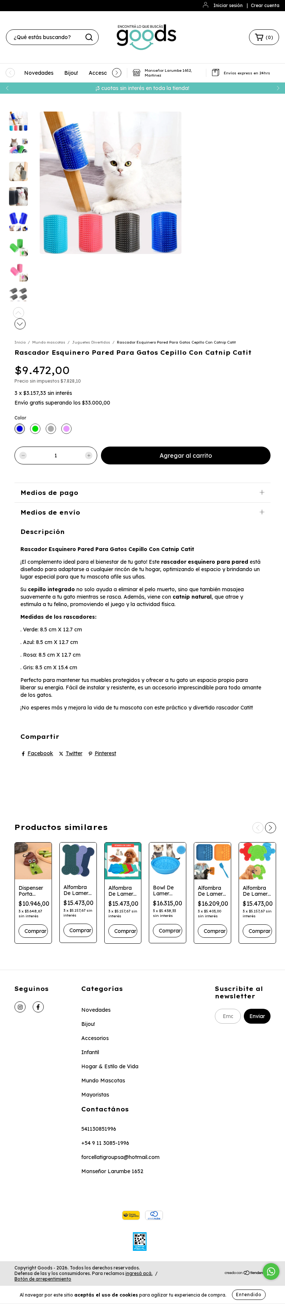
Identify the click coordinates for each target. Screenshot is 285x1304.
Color (20, 418)
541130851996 (98, 1129)
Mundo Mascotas (103, 1080)
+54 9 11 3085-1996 (105, 1143)
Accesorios (102, 73)
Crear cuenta (265, 5)
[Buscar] (89, 37)
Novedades (38, 73)
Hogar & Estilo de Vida (109, 1066)
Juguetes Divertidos (91, 342)
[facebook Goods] (38, 1006)
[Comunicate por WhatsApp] (271, 1271)
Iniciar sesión (228, 5)
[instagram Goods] (20, 1006)
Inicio (20, 342)
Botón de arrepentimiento (42, 1279)
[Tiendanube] (247, 1273)
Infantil (90, 1052)
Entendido (249, 1294)
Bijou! (71, 73)
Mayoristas (95, 1094)
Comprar (80, 930)
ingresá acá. (139, 1273)
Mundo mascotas (48, 342)
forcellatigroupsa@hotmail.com (120, 1157)
